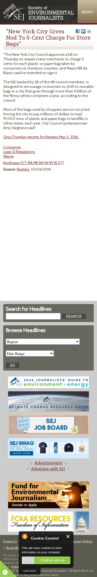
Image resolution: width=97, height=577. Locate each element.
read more (29, 570)
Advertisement (48, 462)
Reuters (23, 169)
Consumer (12, 147)
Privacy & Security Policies (75, 541)
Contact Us (10, 541)
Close (68, 536)
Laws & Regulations (19, 151)
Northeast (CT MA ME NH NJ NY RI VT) (33, 162)
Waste (8, 156)
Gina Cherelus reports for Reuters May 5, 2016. (41, 136)
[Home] (39, 19)
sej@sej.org (17, 566)
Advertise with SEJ (48, 468)
